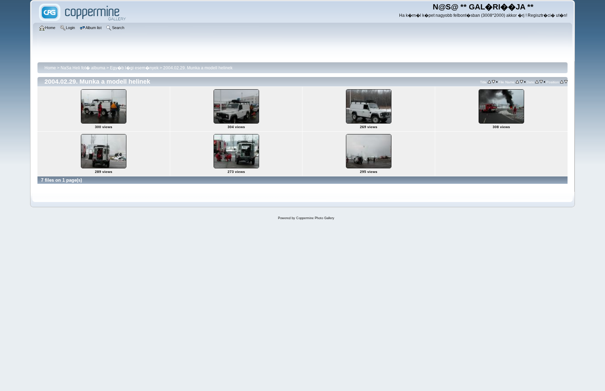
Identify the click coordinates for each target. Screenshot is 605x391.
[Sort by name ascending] (517, 81)
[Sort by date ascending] (536, 81)
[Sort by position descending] (566, 81)
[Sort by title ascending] (489, 81)
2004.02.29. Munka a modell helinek (197, 67)
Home (50, 67)
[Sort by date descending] (541, 81)
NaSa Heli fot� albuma (83, 67)
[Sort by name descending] (521, 81)
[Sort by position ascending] (561, 81)
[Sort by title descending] (493, 81)
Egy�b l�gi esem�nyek (134, 67)
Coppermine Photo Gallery (315, 218)
